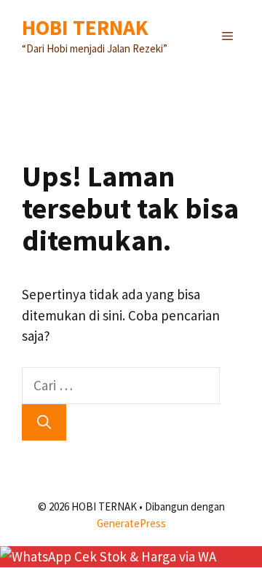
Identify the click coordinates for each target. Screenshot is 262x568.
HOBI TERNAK (85, 27)
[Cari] (44, 422)
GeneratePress (131, 523)
